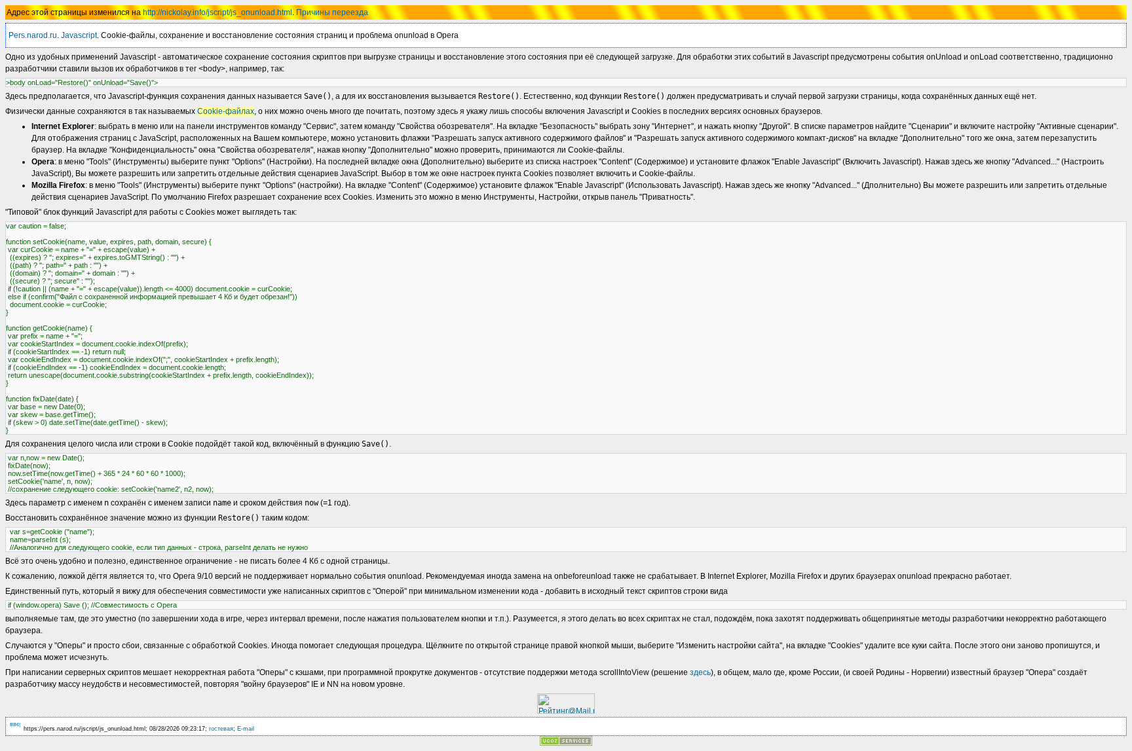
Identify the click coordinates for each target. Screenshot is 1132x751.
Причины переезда (332, 12)
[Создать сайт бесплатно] (566, 742)
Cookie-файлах (225, 111)
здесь (700, 672)
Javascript (79, 35)
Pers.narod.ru (33, 35)
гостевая (221, 728)
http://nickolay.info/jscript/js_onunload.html (217, 12)
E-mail (245, 728)
